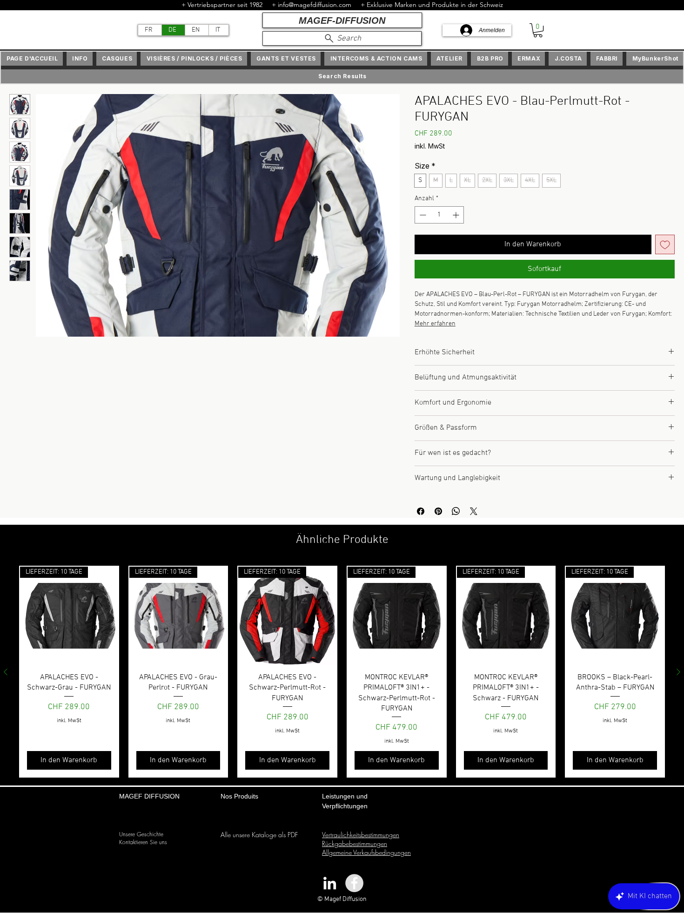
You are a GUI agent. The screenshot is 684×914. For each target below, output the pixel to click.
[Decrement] (422, 215)
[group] (342, 671)
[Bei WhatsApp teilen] (456, 511)
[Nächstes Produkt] (678, 671)
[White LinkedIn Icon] (330, 883)
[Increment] (457, 215)
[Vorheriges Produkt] (5, 671)
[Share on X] (473, 511)
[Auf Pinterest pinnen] (438, 511)
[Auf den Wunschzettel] (665, 244)
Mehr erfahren (435, 324)
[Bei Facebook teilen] (420, 511)
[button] (538, 30)
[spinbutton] (439, 215)
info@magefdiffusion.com (314, 4)
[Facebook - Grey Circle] (354, 883)
